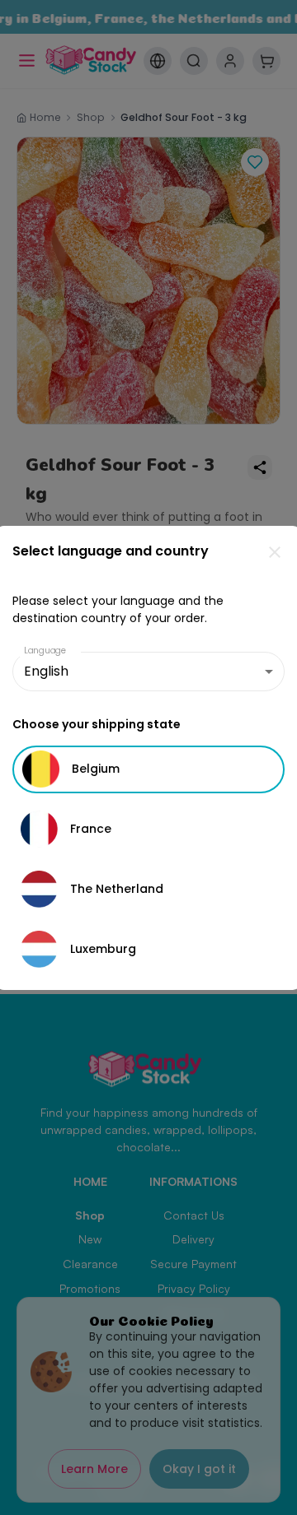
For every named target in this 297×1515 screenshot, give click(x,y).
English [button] (46, 671)
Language (45, 650)
